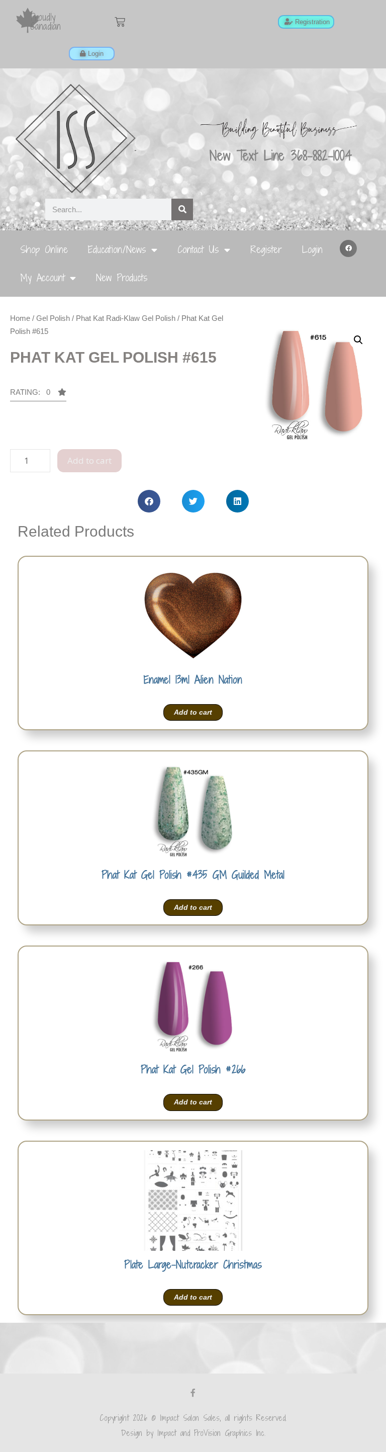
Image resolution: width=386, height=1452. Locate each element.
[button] (348, 248)
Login (312, 249)
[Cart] (120, 22)
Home (20, 318)
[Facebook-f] (193, 1393)
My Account (42, 277)
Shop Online (44, 249)
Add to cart (89, 460)
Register (266, 249)
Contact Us (198, 249)
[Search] (182, 209)
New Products (122, 277)
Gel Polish (53, 318)
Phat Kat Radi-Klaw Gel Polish (125, 318)
